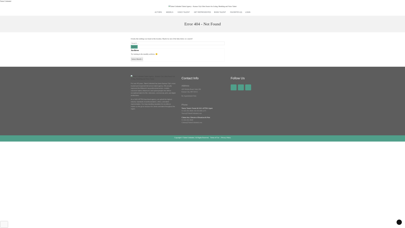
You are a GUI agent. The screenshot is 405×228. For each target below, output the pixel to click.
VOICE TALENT (184, 12)
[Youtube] (248, 87)
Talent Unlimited (5, 1)
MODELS (169, 12)
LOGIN (247, 12)
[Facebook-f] (234, 87)
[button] (159, 12)
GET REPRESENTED (202, 12)
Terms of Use (214, 137)
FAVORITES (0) (236, 12)
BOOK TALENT (220, 12)
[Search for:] (178, 43)
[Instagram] (241, 87)
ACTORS (158, 12)
